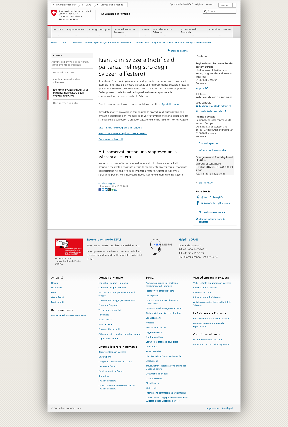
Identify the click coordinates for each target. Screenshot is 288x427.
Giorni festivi (205, 182)
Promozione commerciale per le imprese (166, 393)
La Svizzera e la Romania (189, 31)
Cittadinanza (152, 383)
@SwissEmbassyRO (212, 197)
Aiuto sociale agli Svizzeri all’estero (163, 313)
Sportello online (171, 104)
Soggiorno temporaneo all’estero (115, 361)
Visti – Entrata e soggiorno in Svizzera (120, 127)
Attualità (58, 29)
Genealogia (151, 346)
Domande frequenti (108, 305)
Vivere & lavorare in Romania (124, 31)
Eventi (54, 292)
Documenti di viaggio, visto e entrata (116, 300)
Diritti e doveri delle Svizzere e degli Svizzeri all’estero (116, 387)
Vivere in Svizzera (202, 292)
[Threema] (109, 189)
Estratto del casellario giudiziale (162, 342)
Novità (54, 283)
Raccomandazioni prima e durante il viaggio (116, 294)
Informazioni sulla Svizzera (206, 297)
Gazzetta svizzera (154, 378)
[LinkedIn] (106, 189)
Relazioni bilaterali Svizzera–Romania (212, 318)
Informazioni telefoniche (212, 150)
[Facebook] (100, 189)
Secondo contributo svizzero (207, 340)
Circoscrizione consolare (211, 212)
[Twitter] (103, 189)
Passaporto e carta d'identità (160, 291)
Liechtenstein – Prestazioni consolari (164, 356)
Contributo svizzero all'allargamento (211, 344)
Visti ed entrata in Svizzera (162, 31)
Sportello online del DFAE (104, 239)
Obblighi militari (154, 337)
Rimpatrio (103, 376)
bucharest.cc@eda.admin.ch (215, 106)
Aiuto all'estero (106, 324)
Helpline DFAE (188, 239)
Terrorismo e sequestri (109, 310)
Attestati (150, 322)
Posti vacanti (57, 302)
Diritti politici (153, 295)
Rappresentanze (76, 29)
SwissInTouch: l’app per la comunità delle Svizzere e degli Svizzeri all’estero (167, 399)
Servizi (145, 29)
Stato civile (151, 388)
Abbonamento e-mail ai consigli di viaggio (119, 334)
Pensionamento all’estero (111, 371)
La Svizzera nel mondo (111, 4)
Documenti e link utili (110, 139)
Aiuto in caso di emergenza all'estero (164, 308)
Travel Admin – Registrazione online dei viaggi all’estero (166, 367)
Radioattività (105, 319)
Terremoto (103, 315)
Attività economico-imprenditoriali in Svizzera (212, 303)
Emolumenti (152, 361)
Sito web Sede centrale (209, 111)
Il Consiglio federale (66, 4)
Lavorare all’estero (107, 366)
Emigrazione (104, 357)
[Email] (115, 189)
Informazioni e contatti (205, 288)
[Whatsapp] (112, 189)
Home (54, 42)
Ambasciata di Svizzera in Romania (68, 315)
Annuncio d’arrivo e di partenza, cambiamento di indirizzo (102, 42)
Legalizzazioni (153, 318)
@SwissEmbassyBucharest (216, 203)
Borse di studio (153, 351)
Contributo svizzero (220, 29)
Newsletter (56, 288)
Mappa (200, 88)
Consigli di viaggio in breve (112, 288)
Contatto (200, 56)
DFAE (88, 4)
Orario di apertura (208, 143)
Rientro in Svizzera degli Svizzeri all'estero (122, 133)
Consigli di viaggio (99, 29)
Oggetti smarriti (154, 332)
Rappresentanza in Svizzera (112, 352)
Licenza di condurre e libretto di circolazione (162, 302)
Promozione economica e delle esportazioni (208, 325)
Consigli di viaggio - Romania (113, 283)
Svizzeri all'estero (107, 381)
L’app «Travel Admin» (109, 339)
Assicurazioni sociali (156, 327)
